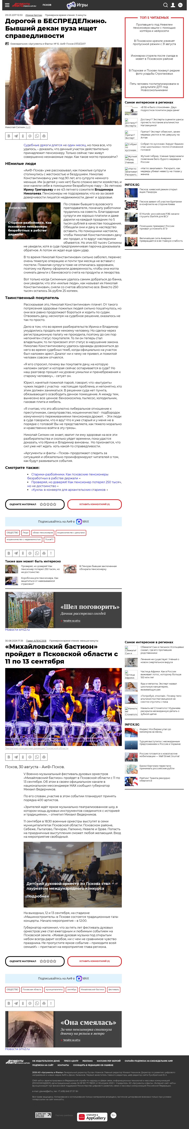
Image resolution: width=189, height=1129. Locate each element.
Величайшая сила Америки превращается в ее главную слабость (161, 239)
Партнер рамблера (64, 1115)
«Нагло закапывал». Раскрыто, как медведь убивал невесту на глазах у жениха (161, 171)
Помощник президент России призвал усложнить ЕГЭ (157, 227)
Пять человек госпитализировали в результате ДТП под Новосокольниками (154, 87)
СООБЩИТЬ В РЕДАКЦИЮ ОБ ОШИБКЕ (93, 1065)
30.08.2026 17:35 (14, 640)
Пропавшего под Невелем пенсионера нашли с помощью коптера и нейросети (154, 28)
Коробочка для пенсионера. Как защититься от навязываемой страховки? (39, 581)
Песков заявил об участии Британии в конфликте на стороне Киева (161, 203)
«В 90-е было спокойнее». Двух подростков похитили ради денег (160, 109)
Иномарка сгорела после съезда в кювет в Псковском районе (154, 57)
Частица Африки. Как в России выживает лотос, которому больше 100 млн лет (161, 674)
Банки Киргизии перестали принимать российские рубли (157, 767)
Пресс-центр (71, 1061)
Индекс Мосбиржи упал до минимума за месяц (155, 730)
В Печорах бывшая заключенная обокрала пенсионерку (98, 568)
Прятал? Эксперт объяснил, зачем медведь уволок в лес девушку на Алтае (160, 134)
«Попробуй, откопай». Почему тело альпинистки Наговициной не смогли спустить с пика (161, 698)
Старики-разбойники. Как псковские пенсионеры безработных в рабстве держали (68, 476)
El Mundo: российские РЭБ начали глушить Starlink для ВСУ (159, 215)
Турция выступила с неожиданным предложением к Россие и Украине (160, 742)
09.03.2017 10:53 (14, 15)
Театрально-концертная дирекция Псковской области (36, 748)
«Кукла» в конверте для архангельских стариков (68, 489)
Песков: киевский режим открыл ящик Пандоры (158, 190)
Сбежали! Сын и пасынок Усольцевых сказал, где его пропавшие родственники (162, 650)
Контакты (63, 1065)
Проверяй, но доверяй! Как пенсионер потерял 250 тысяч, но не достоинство (40, 569)
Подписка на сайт (42, 1065)
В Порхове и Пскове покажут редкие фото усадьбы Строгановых (154, 72)
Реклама (88, 1061)
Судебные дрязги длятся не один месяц (55, 145)
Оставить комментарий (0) (94, 504)
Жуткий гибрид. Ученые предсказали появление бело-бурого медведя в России (162, 159)
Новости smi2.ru (17, 629)
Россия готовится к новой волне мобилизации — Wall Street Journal (159, 755)
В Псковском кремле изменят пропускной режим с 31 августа (154, 42)
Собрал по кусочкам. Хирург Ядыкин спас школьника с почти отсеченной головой (162, 146)
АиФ (28, 127)
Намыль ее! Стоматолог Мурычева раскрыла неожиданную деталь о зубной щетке (160, 711)
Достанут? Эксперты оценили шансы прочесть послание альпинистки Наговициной (162, 122)
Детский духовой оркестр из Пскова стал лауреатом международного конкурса (68, 886)
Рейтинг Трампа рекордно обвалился (155, 779)
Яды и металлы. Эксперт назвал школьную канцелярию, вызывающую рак (159, 686)
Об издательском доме (46, 1061)
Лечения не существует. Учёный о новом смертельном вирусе (160, 661)
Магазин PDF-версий (109, 1061)
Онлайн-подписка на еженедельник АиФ (149, 1061)
